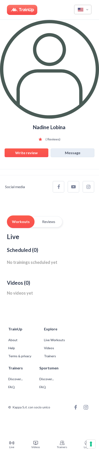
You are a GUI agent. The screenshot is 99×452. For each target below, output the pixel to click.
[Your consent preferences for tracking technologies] (91, 444)
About (12, 340)
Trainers (50, 356)
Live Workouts (54, 340)
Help (11, 348)
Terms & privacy (19, 356)
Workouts (21, 221)
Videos (49, 348)
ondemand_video (35, 442)
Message (72, 153)
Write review (26, 153)
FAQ (11, 387)
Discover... (15, 379)
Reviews (48, 221)
